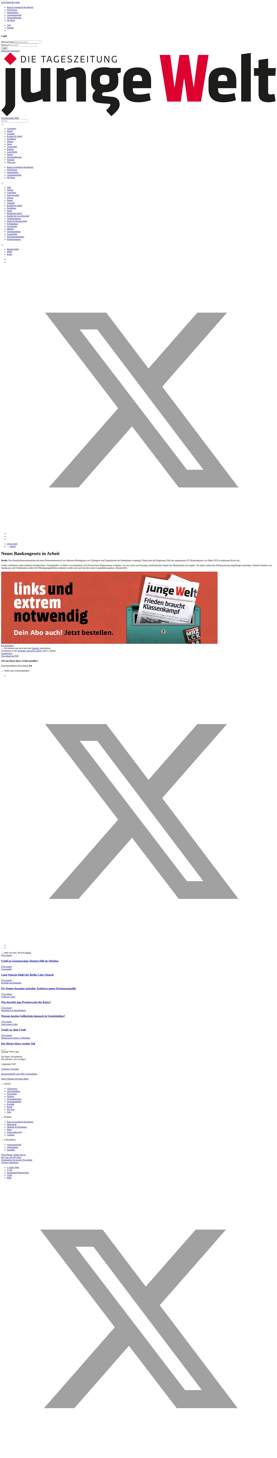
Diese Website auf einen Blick (15, 1079)
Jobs (9, 1112)
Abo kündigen (13, 1091)
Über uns (11, 162)
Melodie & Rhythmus (17, 1127)
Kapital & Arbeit (14, 136)
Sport (9, 144)
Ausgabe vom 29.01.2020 (29, 651)
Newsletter (12, 1094)
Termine (10, 159)
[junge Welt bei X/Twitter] (138, 1455)
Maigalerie (12, 1124)
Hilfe (9, 1178)
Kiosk (9, 1107)
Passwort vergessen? (10, 51)
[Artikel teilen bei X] (141, 534)
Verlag (10, 154)
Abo (9, 25)
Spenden (11, 1150)
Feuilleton (11, 139)
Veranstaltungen (14, 17)
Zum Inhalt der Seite (10, 2)
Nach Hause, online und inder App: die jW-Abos (13, 1156)
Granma (10, 1135)
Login (4, 48)
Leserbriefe (12, 152)
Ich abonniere (7, 645)
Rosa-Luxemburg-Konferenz (20, 7)
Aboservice (12, 1088)
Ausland (11, 133)
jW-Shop (11, 20)
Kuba (9, 254)
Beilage (10, 149)
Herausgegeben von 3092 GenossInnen (19, 1074)
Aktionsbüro (12, 12)
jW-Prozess (12, 10)
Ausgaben (11, 128)
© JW (9, 1170)
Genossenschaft (14, 15)
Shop (9, 1129)
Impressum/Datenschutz (18, 1172)
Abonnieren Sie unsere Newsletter (16, 1160)
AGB (9, 1175)
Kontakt (10, 1104)
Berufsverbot (13, 249)
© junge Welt (13, 1167)
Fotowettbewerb (14, 1132)
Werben (10, 1096)
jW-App (10, 1109)
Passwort (5, 45)
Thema (10, 141)
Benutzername (7, 42)
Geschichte (12, 146)
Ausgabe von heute (10, 1069)
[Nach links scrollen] (2, 183)
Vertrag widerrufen (9, 1162)
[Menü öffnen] (2, 124)
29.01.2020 (12, 544)
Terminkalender (14, 1101)
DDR (9, 252)
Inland (10, 131)
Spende (10, 28)
